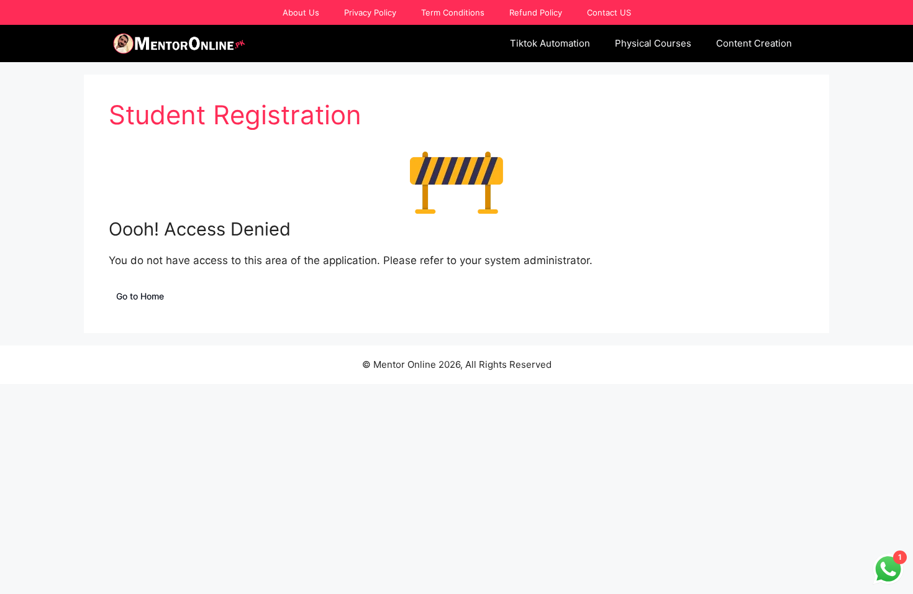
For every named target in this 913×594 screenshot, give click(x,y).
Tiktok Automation (550, 43)
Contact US (609, 12)
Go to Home (140, 296)
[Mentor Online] (179, 43)
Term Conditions (452, 12)
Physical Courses (653, 43)
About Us (301, 12)
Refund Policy (535, 12)
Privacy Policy (370, 12)
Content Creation (754, 43)
